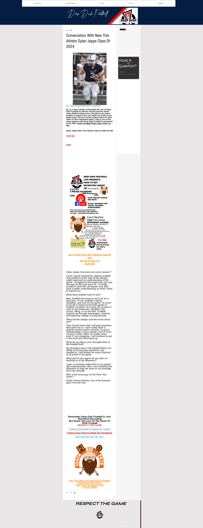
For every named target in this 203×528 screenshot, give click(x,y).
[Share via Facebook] (67, 492)
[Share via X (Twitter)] (71, 492)
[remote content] (90, 161)
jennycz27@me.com (127, 74)
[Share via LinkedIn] (74, 492)
